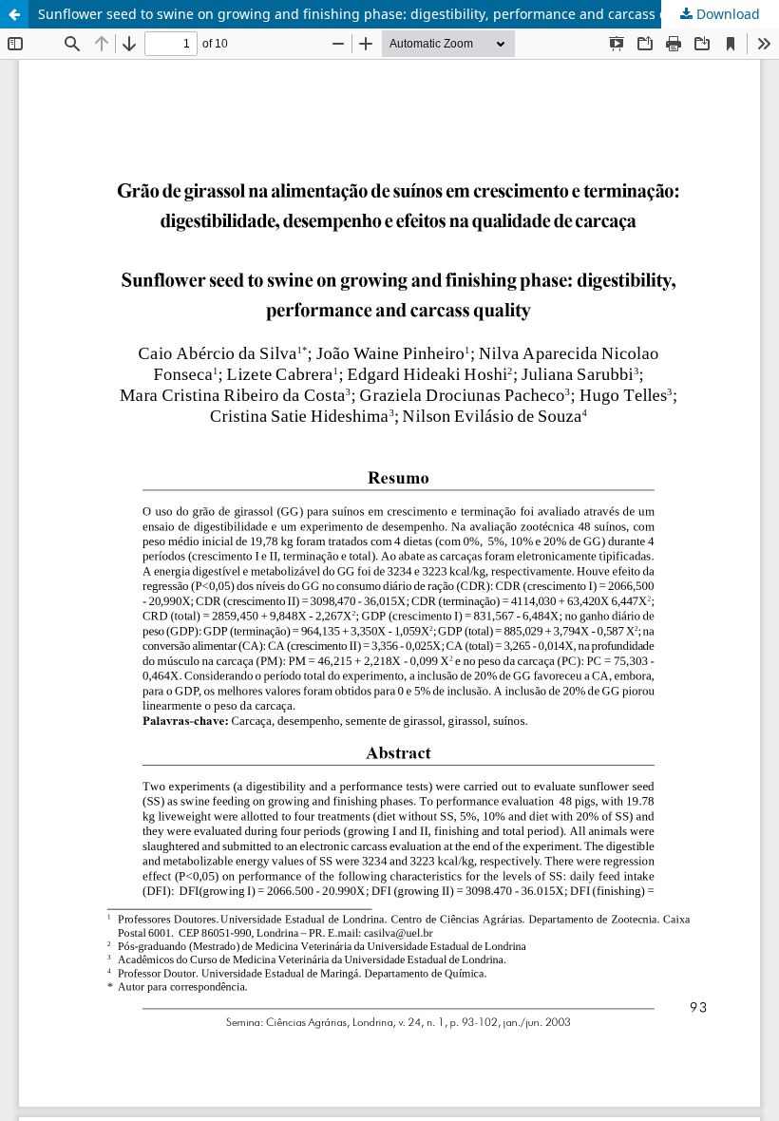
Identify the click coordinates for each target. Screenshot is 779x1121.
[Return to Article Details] (14, 14)
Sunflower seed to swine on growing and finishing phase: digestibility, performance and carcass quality (370, 14)
